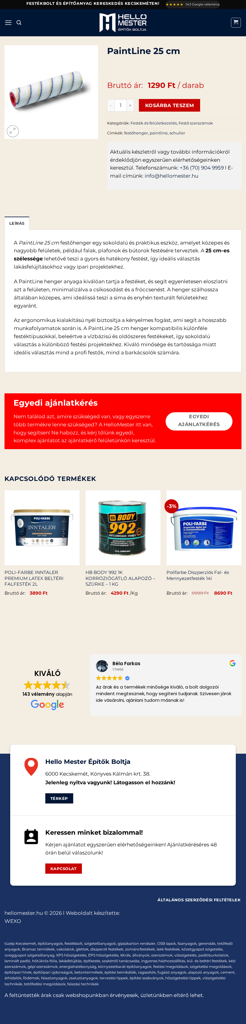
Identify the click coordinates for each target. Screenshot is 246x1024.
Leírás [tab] (17, 223)
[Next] (241, 550)
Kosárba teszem (169, 105)
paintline (159, 133)
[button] (8, 22)
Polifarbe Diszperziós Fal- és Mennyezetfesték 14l (197, 575)
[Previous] (4, 550)
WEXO (12, 921)
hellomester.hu (23, 913)
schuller (177, 133)
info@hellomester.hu (171, 176)
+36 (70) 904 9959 (202, 168)
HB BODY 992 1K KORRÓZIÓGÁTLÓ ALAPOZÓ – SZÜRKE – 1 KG (120, 578)
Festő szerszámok (195, 123)
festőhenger (136, 133)
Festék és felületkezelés (153, 123)
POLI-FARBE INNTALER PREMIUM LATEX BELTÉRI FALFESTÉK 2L (34, 578)
